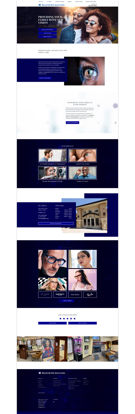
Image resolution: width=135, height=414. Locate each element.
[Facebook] (53, 401)
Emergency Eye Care (71, 388)
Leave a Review (52, 323)
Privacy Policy (40, 385)
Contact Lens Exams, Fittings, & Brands (59, 384)
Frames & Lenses (86, 380)
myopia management (74, 116)
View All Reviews (82, 323)
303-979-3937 (92, 5)
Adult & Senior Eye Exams (57, 380)
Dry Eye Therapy (71, 384)
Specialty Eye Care (59, 1)
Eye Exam (49, 1)
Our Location (47, 33)
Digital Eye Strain (71, 387)
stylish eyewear (47, 72)
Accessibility (40, 384)
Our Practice (40, 380)
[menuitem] (41, 1)
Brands (69, 1)
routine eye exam (50, 70)
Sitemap (39, 382)
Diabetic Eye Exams (56, 385)
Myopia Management (71, 382)
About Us (41, 1)
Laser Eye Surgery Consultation (73, 385)
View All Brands (67, 300)
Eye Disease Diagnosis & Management (74, 380)
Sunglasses (85, 382)
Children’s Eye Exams (56, 382)
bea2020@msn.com (45, 218)
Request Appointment (91, 1)
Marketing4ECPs (65, 412)
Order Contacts (47, 36)
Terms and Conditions (41, 387)
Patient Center (78, 1)
